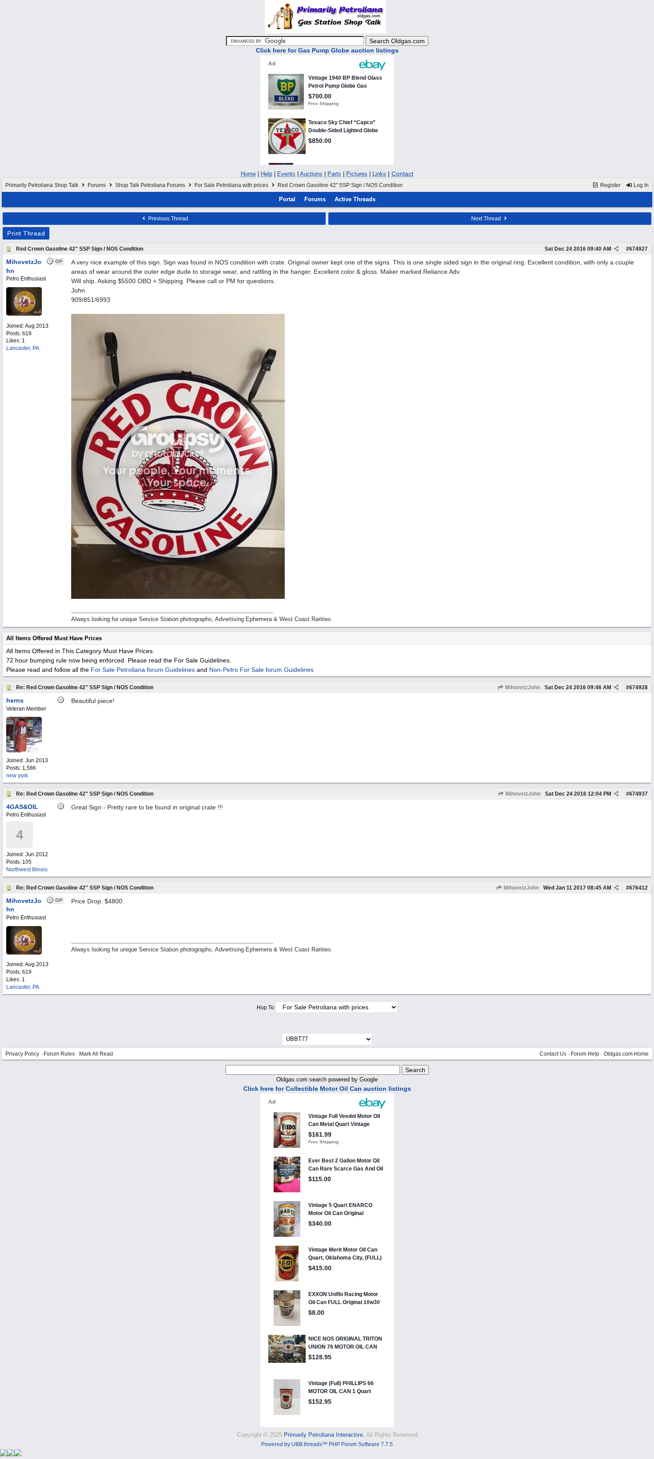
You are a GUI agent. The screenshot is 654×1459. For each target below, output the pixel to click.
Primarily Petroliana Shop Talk (41, 185)
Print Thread (26, 233)
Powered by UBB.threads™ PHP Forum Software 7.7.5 (327, 1444)
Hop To (265, 1007)
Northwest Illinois (27, 869)
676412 (638, 888)
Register (610, 185)
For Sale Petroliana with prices (231, 185)
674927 (638, 249)
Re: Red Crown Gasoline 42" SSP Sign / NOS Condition (84, 687)
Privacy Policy (22, 1054)
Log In (640, 185)
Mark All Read (96, 1054)
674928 (638, 687)
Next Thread (486, 218)
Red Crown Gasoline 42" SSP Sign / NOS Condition (79, 249)
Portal (287, 199)
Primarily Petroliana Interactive (323, 1434)
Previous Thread (167, 218)
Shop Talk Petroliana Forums (150, 185)
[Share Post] (616, 249)
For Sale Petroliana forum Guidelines (143, 669)
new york (17, 775)
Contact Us (553, 1054)
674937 (638, 794)
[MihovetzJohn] (24, 314)
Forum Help (585, 1054)
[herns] (24, 751)
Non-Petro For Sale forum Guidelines (261, 669)
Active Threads (355, 199)
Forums (97, 185)
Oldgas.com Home (626, 1054)
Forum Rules (59, 1054)
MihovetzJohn (522, 687)
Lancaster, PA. (23, 348)
